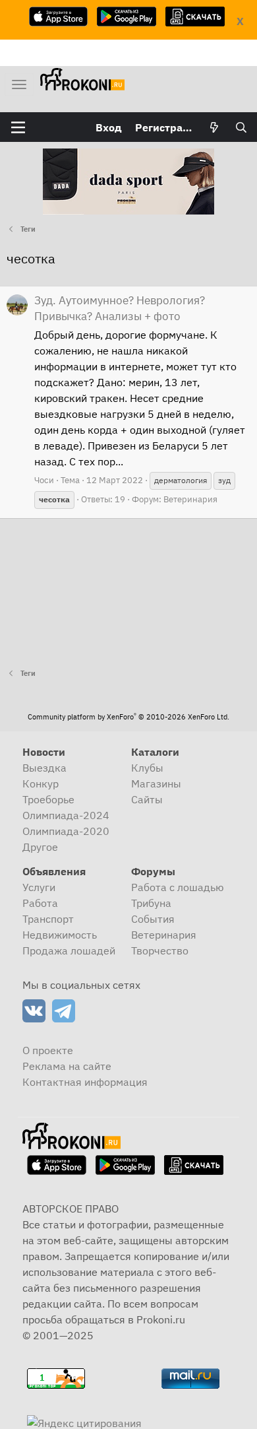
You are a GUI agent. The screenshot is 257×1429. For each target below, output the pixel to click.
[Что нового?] (214, 127)
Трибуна (151, 903)
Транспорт (48, 918)
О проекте (47, 1050)
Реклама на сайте (66, 1066)
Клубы (147, 767)
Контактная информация (85, 1081)
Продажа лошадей (68, 950)
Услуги (38, 887)
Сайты (147, 799)
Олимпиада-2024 (65, 815)
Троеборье (48, 799)
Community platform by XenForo (128, 716)
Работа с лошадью (177, 887)
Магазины (156, 783)
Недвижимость (59, 934)
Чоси (44, 480)
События (153, 918)
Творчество (159, 950)
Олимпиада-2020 (65, 831)
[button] (18, 127)
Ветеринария (190, 499)
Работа (40, 903)
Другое (40, 846)
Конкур (40, 783)
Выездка (44, 767)
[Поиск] (240, 127)
